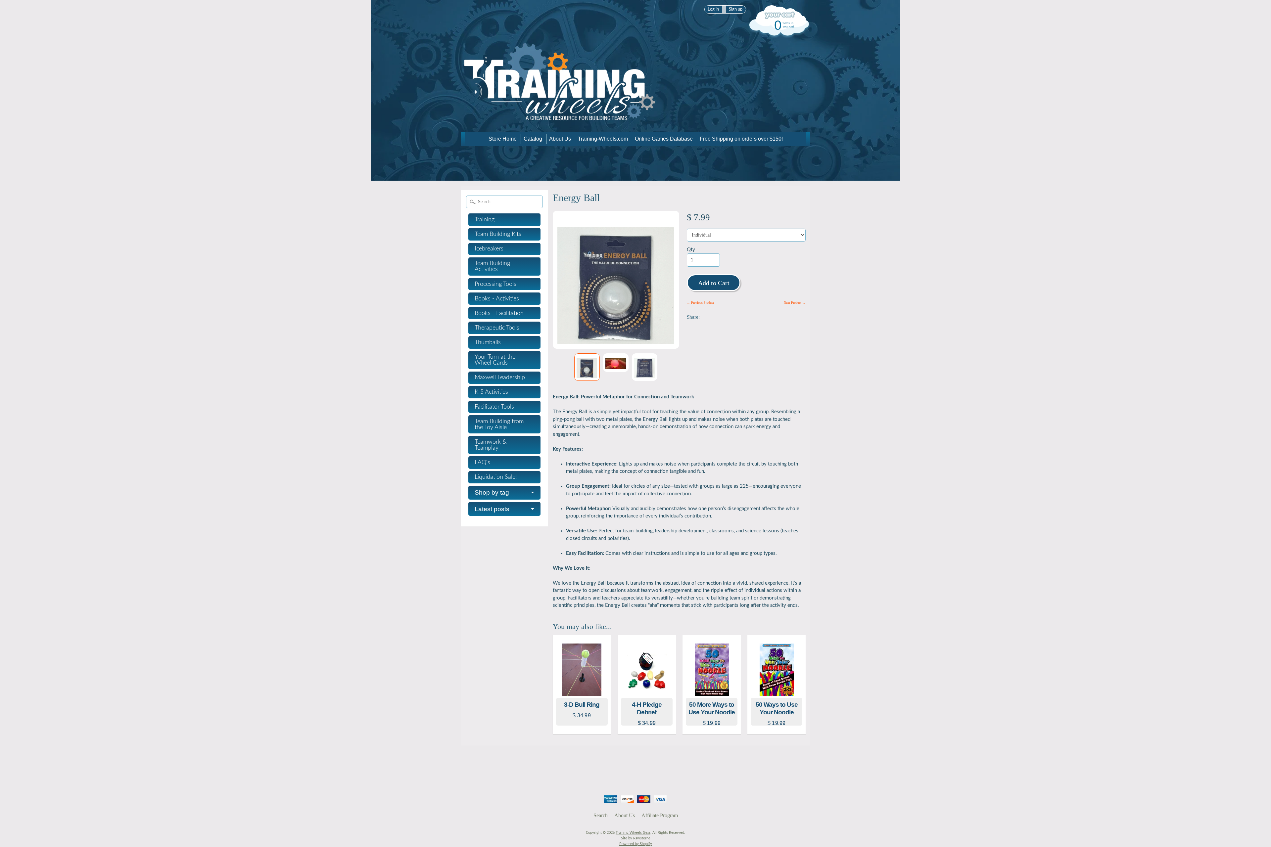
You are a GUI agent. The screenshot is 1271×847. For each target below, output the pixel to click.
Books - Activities (497, 299)
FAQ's (482, 463)
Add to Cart (714, 283)
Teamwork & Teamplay (491, 445)
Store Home (503, 139)
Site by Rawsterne (635, 838)
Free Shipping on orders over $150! (741, 139)
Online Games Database (664, 139)
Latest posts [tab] (492, 509)
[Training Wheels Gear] (560, 122)
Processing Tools (495, 284)
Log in (713, 9)
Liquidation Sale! (496, 477)
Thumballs (488, 342)
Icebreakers (489, 249)
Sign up (735, 9)
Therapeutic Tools (497, 328)
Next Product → (795, 302)
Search (600, 815)
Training (484, 220)
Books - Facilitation (499, 313)
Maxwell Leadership (500, 377)
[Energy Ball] (587, 367)
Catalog (533, 139)
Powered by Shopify (635, 844)
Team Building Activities (492, 266)
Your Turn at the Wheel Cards (495, 360)
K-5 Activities (491, 392)
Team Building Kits (498, 234)
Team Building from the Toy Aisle (499, 424)
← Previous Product (700, 302)
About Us (560, 139)
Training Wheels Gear (633, 832)
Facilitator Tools (494, 407)
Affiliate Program (659, 815)
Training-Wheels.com (603, 139)
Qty (691, 249)
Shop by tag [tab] (492, 492)
